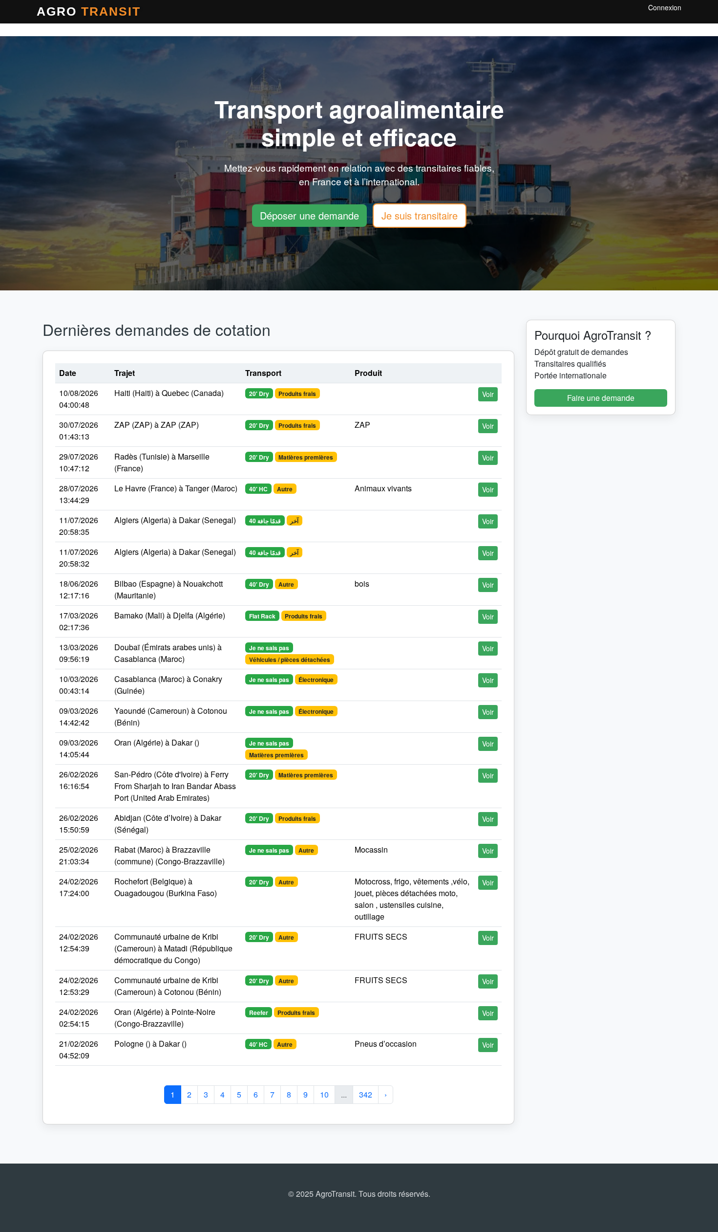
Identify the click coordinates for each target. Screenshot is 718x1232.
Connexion (664, 7)
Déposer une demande (309, 215)
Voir (488, 394)
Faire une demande (600, 397)
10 (324, 1094)
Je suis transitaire (419, 215)
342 (365, 1094)
